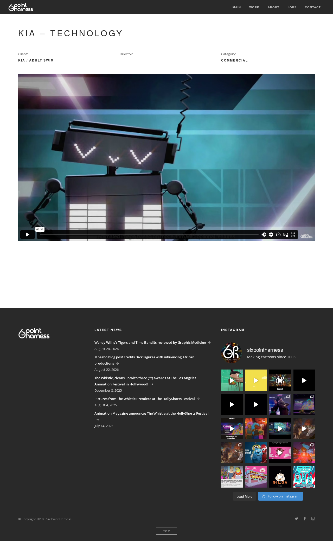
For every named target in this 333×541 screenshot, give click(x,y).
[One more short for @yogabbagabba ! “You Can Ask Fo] (232, 380)
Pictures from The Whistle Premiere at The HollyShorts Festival (144, 398)
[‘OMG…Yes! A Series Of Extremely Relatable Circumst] (280, 428)
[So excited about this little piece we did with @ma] (232, 453)
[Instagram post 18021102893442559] (232, 428)
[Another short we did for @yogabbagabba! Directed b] (232, 404)
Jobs (292, 7)
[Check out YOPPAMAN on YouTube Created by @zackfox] (256, 477)
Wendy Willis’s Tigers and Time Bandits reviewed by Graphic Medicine (150, 342)
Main (237, 7)
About (273, 7)
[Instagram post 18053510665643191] (280, 453)
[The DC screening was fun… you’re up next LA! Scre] (304, 404)
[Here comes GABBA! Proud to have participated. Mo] (256, 453)
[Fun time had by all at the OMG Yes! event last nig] (280, 404)
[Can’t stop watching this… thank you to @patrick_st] (304, 428)
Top (166, 531)
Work (254, 7)
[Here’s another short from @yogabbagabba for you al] (304, 380)
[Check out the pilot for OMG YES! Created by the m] (304, 453)
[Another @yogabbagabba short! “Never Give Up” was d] (256, 380)
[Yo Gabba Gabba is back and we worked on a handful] (256, 404)
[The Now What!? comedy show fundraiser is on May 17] (304, 477)
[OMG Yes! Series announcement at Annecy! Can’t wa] (232, 477)
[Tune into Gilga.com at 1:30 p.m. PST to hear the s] (280, 477)
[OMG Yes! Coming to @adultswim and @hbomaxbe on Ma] (256, 428)
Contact (313, 7)
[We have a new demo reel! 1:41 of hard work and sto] (280, 380)
